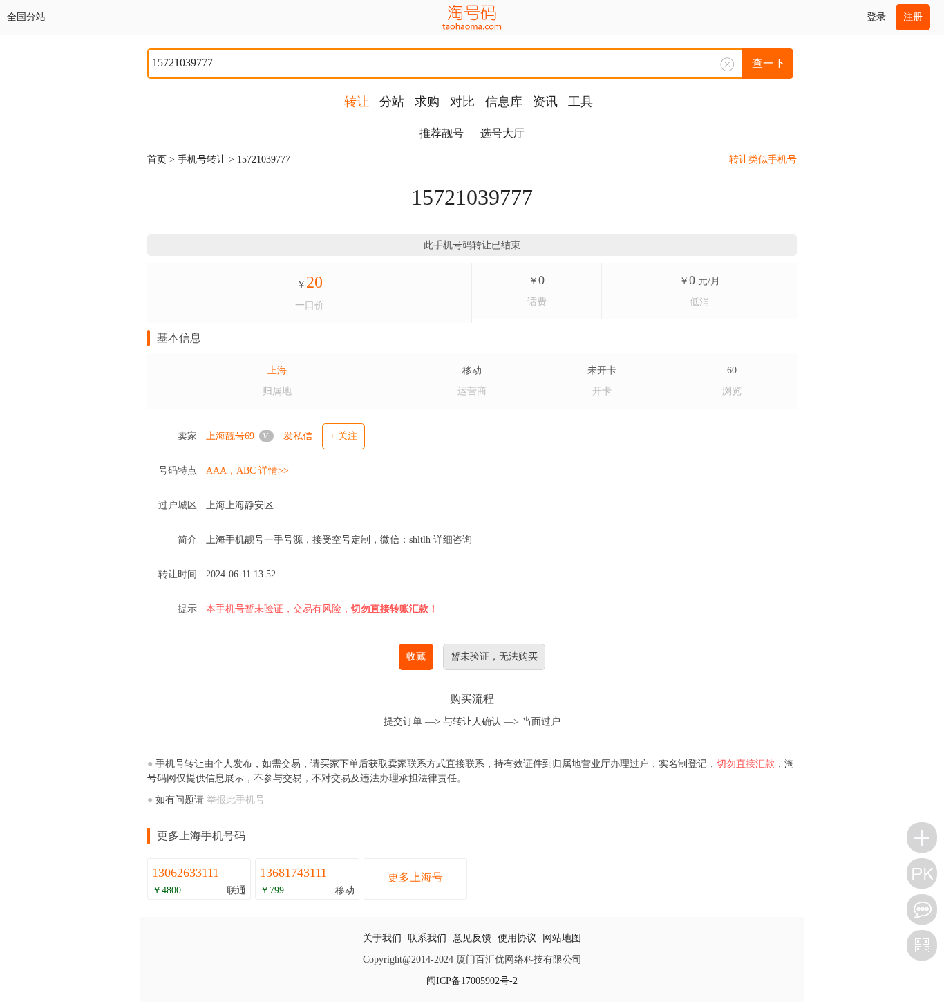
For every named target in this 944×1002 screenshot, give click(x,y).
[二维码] (922, 945)
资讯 (545, 102)
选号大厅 (502, 133)
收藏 (416, 656)
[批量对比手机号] (922, 873)
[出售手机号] (922, 837)
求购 (427, 102)
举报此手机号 (236, 800)
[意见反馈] (922, 909)
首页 (157, 159)
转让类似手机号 (763, 159)
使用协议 (517, 938)
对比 (462, 102)
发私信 (297, 436)
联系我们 (427, 938)
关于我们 (382, 938)
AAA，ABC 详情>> (247, 470)
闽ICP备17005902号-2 (472, 981)
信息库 (503, 102)
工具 (580, 102)
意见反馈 (472, 938)
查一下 (768, 63)
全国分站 (26, 17)
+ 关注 (343, 436)
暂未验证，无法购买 (494, 656)
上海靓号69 (230, 436)
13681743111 (293, 873)
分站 (391, 102)
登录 (876, 17)
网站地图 (561, 938)
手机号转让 (202, 159)
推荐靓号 (441, 133)
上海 (277, 370)
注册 (913, 17)
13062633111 (185, 873)
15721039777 (263, 159)
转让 (356, 102)
